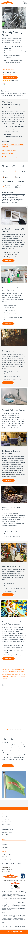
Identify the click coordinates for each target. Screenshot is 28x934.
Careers (4, 844)
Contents (14, 202)
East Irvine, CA (19, 95)
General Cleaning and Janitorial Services (13, 146)
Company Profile (6, 842)
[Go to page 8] (19, 730)
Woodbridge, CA (11, 93)
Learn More (8, 260)
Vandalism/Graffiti (7, 202)
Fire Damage (5, 819)
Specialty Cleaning (7, 832)
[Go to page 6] (16, 730)
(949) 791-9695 (9, 77)
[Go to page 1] (7, 730)
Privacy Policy (5, 857)
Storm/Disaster (6, 824)
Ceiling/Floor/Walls (7, 199)
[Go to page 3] (11, 730)
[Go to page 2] (9, 730)
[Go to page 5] (14, 730)
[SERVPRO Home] (7, 3)
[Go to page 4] (12, 730)
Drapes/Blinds (16, 199)
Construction (5, 827)
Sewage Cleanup (6, 194)
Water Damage (6, 816)
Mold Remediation (8, 153)
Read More (8, 766)
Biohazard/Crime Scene (18, 194)
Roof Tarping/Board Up (13, 201)
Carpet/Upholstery (13, 197)
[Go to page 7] (17, 730)
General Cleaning (7, 834)
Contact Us (5, 847)
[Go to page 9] (20, 730)
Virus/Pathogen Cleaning (9, 195)
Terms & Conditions (7, 854)
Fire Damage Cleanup (9, 157)
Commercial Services (9, 150)
